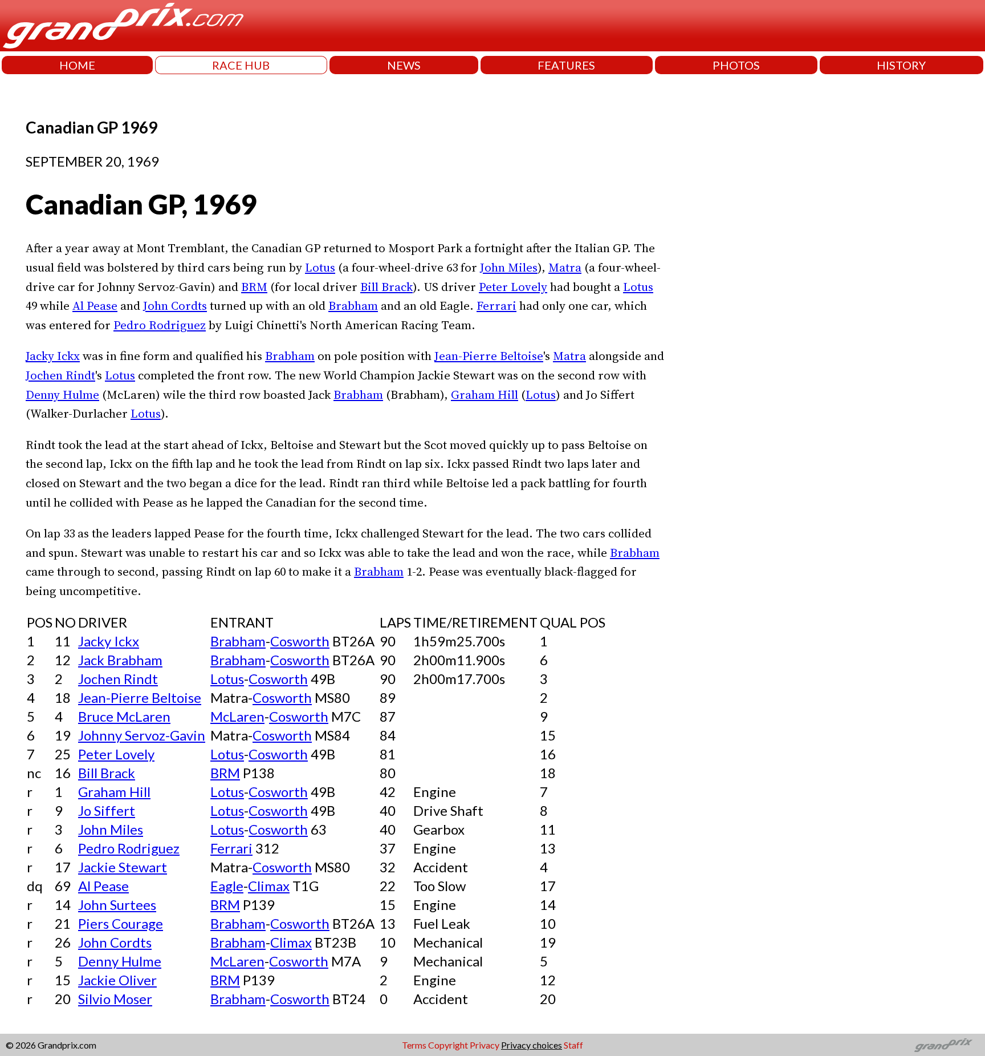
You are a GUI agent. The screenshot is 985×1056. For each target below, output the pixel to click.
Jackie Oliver (117, 980)
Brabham (353, 305)
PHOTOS (736, 65)
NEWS (404, 65)
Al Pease (94, 305)
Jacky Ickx (53, 355)
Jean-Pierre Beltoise (488, 355)
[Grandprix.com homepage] (944, 1045)
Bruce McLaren (124, 716)
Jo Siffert (106, 810)
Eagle (226, 885)
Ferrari (496, 305)
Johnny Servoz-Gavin (141, 735)
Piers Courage (120, 923)
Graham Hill (484, 394)
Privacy (484, 1044)
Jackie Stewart (122, 867)
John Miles (509, 267)
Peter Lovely (513, 286)
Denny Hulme (62, 394)
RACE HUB (241, 65)
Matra (564, 267)
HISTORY (901, 65)
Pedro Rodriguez (159, 325)
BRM (254, 286)
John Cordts (175, 305)
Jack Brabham (120, 660)
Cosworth (299, 641)
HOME (77, 65)
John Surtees (117, 904)
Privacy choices (531, 1044)
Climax (269, 885)
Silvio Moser (115, 998)
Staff (573, 1044)
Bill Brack (386, 286)
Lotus (320, 267)
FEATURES (566, 65)
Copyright (448, 1044)
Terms (414, 1044)
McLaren (237, 716)
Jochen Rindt (60, 375)
